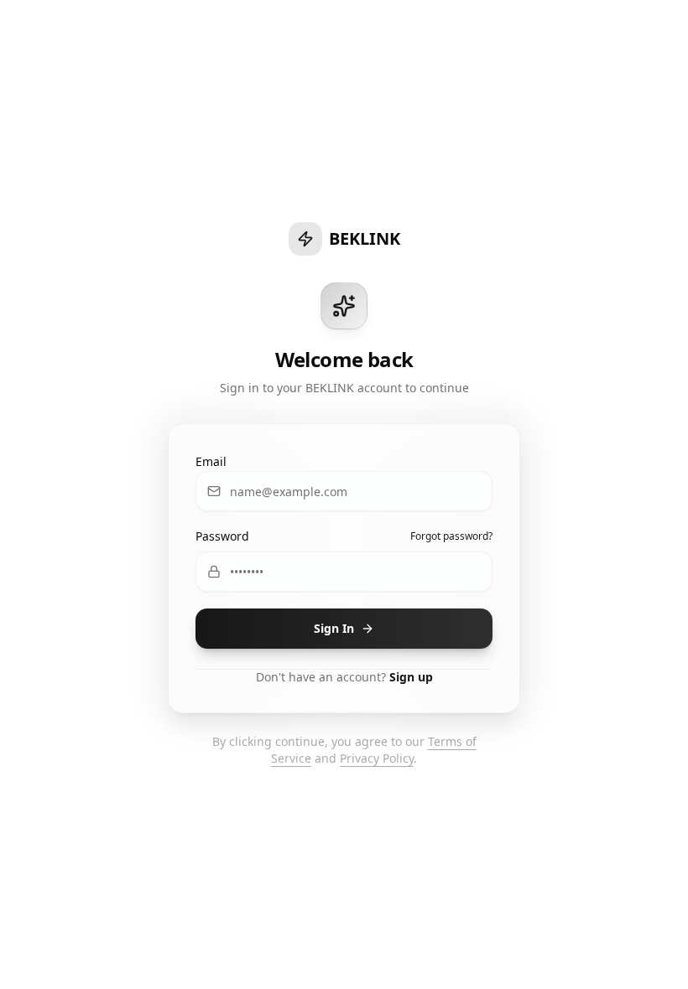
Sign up (411, 677)
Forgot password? (451, 536)
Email (211, 461)
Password (222, 536)
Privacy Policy (377, 758)
